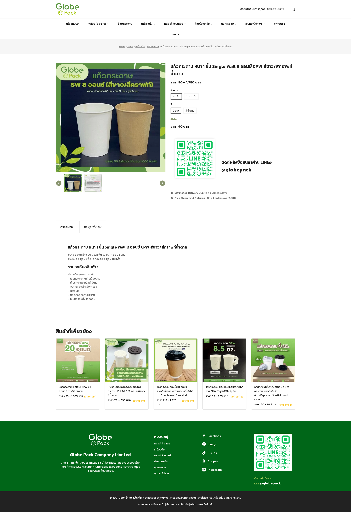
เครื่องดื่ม (159, 450)
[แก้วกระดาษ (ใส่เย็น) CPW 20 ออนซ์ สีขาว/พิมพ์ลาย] (78, 360)
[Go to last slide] (58, 183)
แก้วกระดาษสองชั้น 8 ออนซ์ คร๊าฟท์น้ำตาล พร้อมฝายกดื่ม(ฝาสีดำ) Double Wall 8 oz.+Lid (175, 391)
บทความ (176, 34)
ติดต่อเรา (279, 24)
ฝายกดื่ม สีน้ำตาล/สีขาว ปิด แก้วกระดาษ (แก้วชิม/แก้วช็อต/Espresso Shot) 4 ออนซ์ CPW (271, 393)
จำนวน (174, 90)
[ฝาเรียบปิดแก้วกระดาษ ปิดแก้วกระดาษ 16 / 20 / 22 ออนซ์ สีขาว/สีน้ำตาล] (126, 360)
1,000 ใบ (191, 96)
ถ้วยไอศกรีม (161, 461)
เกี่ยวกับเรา (73, 24)
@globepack (236, 169)
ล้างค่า (174, 118)
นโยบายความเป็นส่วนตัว (151, 504)
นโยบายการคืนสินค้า (201, 504)
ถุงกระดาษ (160, 467)
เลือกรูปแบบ (78, 404)
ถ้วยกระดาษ (125, 24)
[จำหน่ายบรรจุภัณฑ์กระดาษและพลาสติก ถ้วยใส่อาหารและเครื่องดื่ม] (67, 9)
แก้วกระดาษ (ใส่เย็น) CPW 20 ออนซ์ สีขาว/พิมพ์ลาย (75, 389)
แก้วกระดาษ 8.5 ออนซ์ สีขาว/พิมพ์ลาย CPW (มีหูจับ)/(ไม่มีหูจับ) (224, 389)
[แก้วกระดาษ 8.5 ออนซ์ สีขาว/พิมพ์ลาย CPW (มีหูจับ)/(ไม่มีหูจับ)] (224, 360)
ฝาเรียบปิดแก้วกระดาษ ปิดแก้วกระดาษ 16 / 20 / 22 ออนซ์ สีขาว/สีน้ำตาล (126, 391)
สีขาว (176, 111)
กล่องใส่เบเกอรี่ (162, 455)
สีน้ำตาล (190, 111)
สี (171, 104)
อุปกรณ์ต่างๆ (161, 473)
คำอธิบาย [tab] (66, 226)
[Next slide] (162, 183)
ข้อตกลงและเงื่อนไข (177, 504)
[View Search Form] (291, 9)
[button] (73, 183)
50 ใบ (176, 96)
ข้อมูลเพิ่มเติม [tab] (92, 226)
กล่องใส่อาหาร (162, 444)
